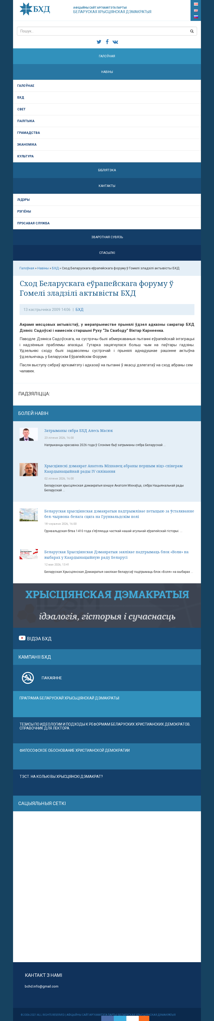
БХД (20, 97)
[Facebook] (107, 1018)
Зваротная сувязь (107, 237)
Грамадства (28, 133)
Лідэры (23, 200)
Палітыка (25, 121)
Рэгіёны (24, 211)
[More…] (141, 1018)
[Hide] (147, 1018)
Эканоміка (27, 144)
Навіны (107, 72)
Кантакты (107, 186)
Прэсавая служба (33, 223)
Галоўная (107, 56)
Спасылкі (107, 253)
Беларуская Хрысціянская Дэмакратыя (112, 10)
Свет (21, 109)
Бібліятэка (107, 170)
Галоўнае (25, 86)
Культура (25, 156)
